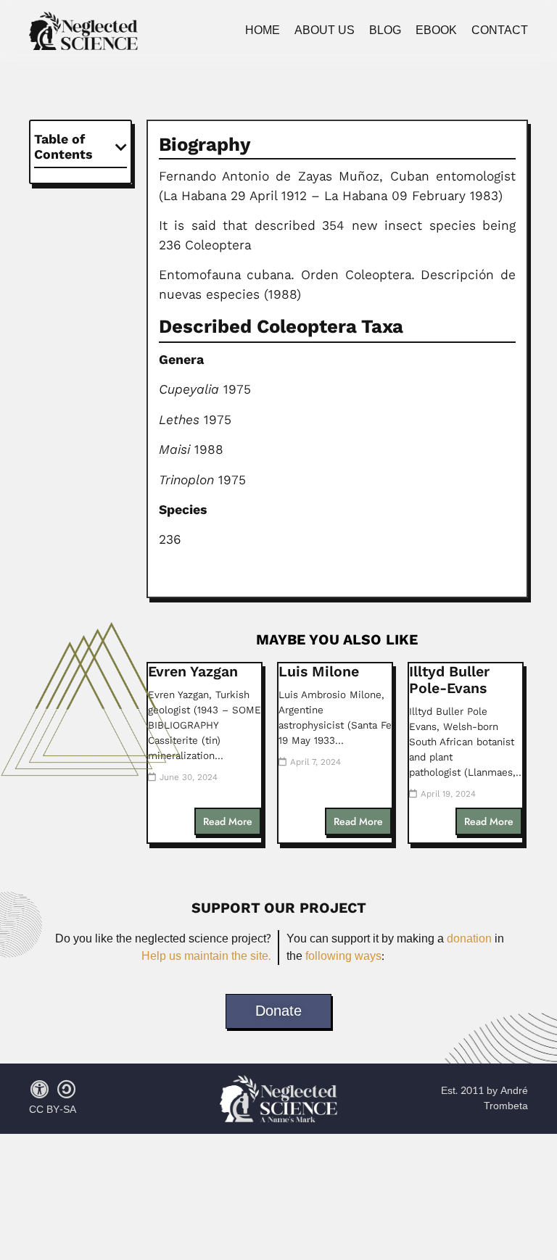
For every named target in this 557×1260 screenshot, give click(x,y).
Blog (385, 30)
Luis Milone (318, 671)
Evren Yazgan (193, 671)
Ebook (436, 30)
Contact (499, 30)
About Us (324, 30)
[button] (121, 147)
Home (262, 30)
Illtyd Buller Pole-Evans (449, 680)
